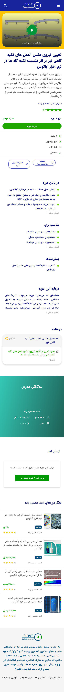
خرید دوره (32, 126)
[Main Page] (32, 5)
